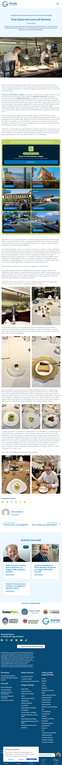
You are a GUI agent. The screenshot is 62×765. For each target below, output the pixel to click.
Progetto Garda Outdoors (8, 675)
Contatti (3, 680)
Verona (4, 95)
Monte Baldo (24, 710)
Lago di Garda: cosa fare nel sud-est (28, 15)
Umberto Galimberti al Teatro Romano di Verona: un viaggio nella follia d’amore (45, 568)
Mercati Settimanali (6, 687)
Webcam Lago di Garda (7, 700)
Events (43, 763)
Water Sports (25, 700)
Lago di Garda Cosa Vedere (28, 719)
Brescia (44, 685)
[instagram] (7, 640)
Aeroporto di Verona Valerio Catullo (6, 692)
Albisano (44, 716)
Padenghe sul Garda (47, 723)
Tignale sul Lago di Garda (49, 732)
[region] (21, 754)
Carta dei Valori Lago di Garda (9, 678)
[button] (3, 502)
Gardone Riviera (46, 702)
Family (23, 696)
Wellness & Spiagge (26, 703)
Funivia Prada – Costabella (28, 712)
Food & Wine (14, 15)
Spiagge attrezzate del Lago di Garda (29, 722)
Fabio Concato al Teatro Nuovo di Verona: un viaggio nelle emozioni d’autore (16, 568)
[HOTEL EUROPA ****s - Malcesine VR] (16, 178)
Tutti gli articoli (15, 514)
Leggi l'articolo (10, 574)
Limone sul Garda (47, 697)
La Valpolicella (46, 714)
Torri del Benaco (46, 711)
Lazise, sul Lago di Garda (49, 695)
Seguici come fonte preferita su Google (32, 646)
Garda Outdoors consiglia (28, 707)
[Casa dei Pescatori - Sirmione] (16, 222)
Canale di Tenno (46, 699)
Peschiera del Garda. (47, 739)
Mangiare (19, 763)
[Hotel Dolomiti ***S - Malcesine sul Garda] (45, 178)
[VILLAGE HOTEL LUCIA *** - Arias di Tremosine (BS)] (45, 222)
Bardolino (44, 688)
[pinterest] (16, 640)
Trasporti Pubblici (6, 689)
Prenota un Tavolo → (9, 230)
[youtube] (21, 640)
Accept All (31, 759)
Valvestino (24, 727)
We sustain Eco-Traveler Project (30, 681)
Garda (43, 692)
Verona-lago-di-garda (45, 15)
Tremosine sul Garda (47, 742)
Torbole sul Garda (47, 735)
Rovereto (44, 728)
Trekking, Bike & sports (27, 698)
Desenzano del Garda (48, 690)
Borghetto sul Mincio (48, 718)
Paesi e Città (24, 689)
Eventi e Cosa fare (26, 691)
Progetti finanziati (26, 679)
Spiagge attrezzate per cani (29, 725)
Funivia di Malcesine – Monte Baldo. (29, 715)
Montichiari (45, 721)
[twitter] (11, 640)
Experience (31, 763)
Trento (43, 683)
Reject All (21, 759)
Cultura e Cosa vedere (27, 693)
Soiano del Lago (46, 704)
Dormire (6, 763)
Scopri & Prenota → (9, 186)
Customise (10, 759)
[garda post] (10, 612)
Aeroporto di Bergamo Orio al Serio (7, 697)
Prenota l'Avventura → (38, 208)
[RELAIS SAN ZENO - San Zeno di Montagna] (45, 200)
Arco (43, 709)
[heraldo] (30, 611)
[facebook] (2, 640)
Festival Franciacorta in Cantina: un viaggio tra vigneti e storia (16, 586)
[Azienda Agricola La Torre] (16, 200)
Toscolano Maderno (47, 737)
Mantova (44, 681)
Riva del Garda (46, 725)
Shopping (56, 763)
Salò (43, 730)
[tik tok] (26, 640)
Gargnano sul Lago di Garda (49, 707)
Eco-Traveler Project (27, 676)
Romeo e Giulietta (18, 95)
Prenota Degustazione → (10, 208)
